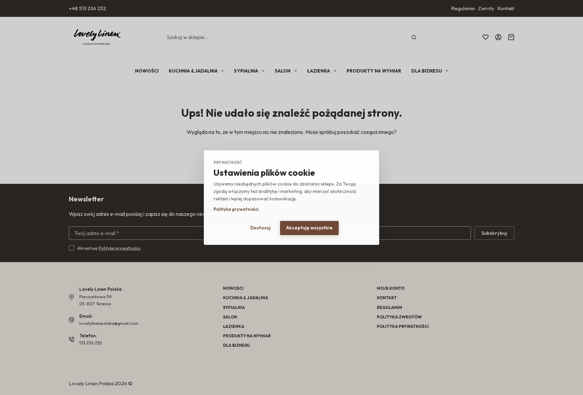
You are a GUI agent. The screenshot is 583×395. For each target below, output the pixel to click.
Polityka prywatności (236, 209)
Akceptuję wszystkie (309, 228)
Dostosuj (260, 228)
